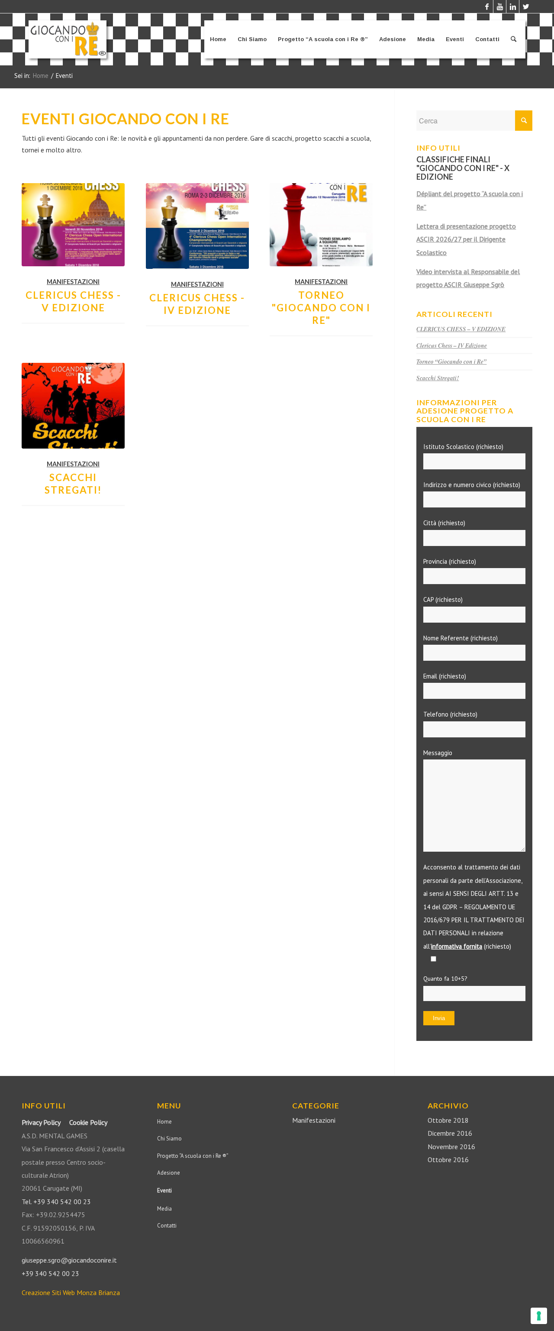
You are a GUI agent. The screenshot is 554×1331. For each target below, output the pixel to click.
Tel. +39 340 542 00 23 (56, 1201)
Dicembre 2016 (450, 1133)
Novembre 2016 (451, 1146)
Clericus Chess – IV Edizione (451, 345)
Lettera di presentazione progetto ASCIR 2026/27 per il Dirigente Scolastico (466, 239)
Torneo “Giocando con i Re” (451, 361)
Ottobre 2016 (448, 1159)
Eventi (164, 1190)
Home (40, 75)
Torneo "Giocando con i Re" (321, 307)
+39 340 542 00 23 (50, 1273)
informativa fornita (456, 946)
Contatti (167, 1225)
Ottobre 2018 (448, 1120)
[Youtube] (499, 6)
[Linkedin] (512, 6)
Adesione (168, 1172)
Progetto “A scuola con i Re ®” (193, 1156)
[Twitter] (525, 6)
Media (164, 1208)
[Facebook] (486, 6)
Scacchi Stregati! (437, 378)
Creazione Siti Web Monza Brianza (71, 1292)
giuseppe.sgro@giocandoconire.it (69, 1260)
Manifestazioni (73, 281)
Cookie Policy (88, 1122)
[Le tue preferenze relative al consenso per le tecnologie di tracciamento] (539, 1316)
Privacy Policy (41, 1122)
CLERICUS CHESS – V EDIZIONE (461, 329)
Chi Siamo (169, 1138)
